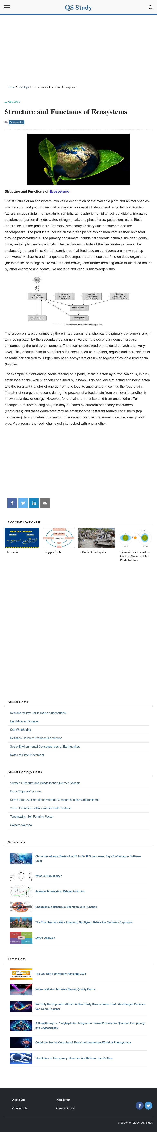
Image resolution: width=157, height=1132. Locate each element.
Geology (14, 101)
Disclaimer (63, 1099)
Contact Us (19, 1108)
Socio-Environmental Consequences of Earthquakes (45, 746)
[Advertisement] (78, 49)
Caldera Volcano (21, 825)
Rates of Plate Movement (27, 755)
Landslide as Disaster (24, 721)
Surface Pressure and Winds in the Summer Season (45, 783)
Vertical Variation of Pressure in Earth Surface (40, 808)
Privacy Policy (65, 1108)
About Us (18, 1099)
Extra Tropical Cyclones (26, 791)
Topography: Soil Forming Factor (31, 816)
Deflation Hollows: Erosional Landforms (36, 738)
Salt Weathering (20, 729)
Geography (16, 122)
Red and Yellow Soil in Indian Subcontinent (38, 713)
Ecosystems (59, 191)
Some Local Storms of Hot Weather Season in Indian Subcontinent (54, 800)
